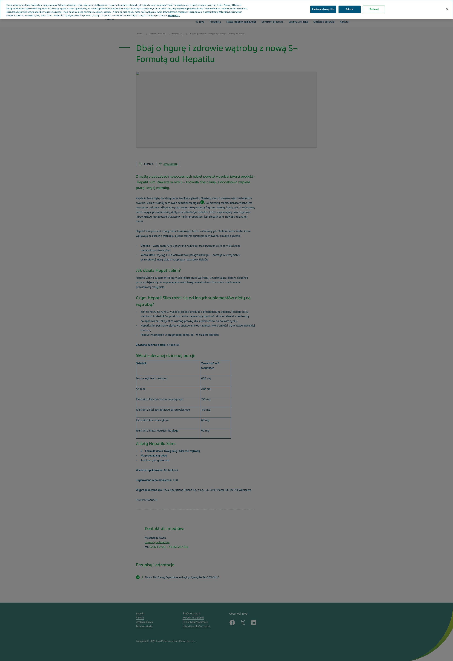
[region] (226, 9)
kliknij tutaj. (174, 15)
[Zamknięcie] (447, 9)
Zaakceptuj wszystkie (323, 9)
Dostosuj (374, 9)
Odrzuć (349, 9)
